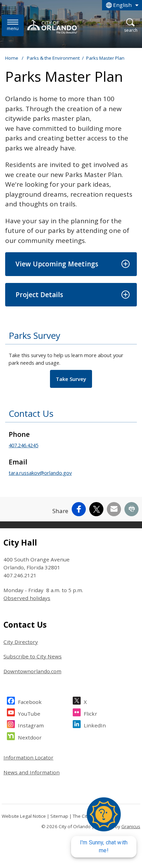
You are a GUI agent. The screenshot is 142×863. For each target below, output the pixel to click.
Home (11, 58)
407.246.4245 (23, 445)
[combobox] (122, 5)
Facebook (30, 701)
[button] (71, 264)
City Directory (20, 641)
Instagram (31, 725)
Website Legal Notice (24, 816)
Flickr (90, 713)
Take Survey (71, 378)
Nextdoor (30, 737)
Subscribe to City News (32, 656)
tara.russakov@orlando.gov (40, 472)
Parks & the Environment (53, 58)
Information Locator (28, 757)
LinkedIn (95, 725)
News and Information (31, 772)
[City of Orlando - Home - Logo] (53, 26)
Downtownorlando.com (32, 671)
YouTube (29, 713)
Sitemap (59, 816)
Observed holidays (26, 598)
